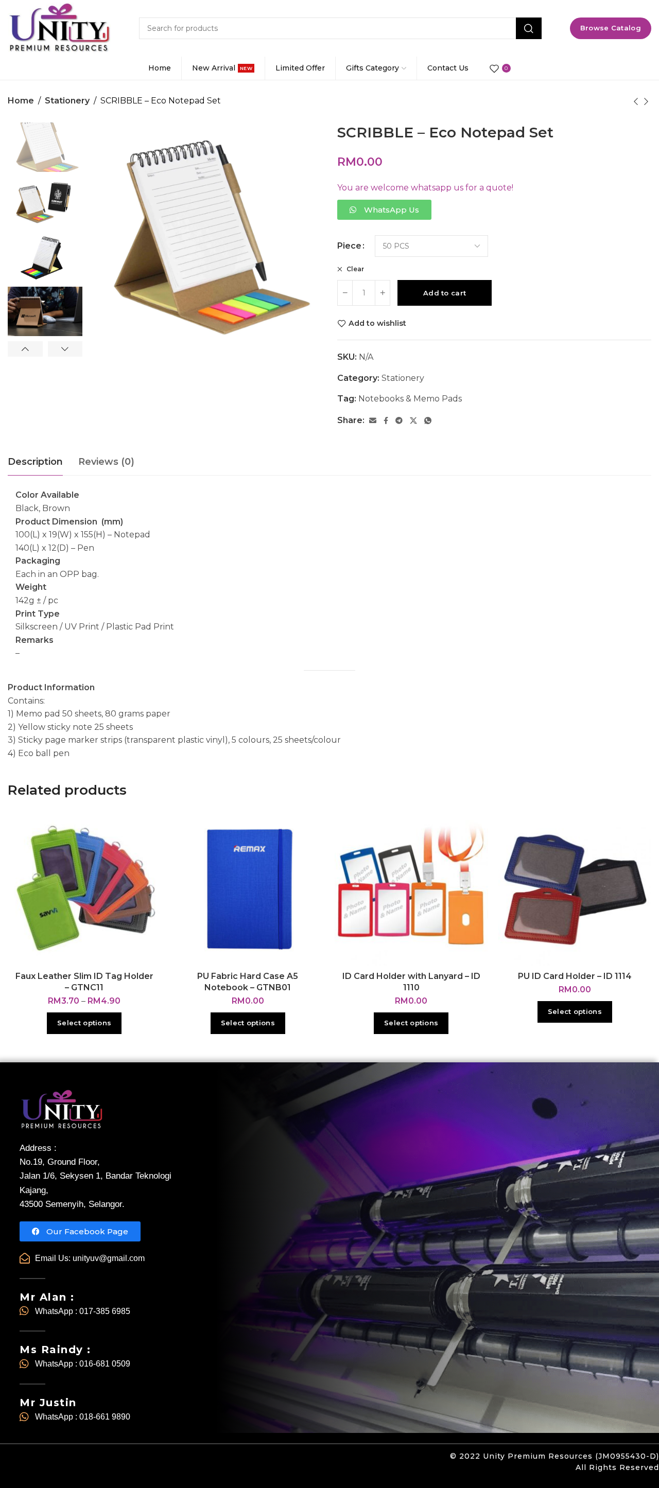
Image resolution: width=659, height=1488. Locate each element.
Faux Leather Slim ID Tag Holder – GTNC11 (84, 981)
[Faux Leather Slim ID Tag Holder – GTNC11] (84, 889)
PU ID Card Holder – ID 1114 (575, 976)
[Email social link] (373, 420)
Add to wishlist (377, 323)
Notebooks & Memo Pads (410, 399)
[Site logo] (59, 28)
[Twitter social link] (413, 420)
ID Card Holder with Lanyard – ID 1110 (411, 981)
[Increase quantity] (382, 293)
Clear (354, 269)
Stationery (67, 101)
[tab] (35, 462)
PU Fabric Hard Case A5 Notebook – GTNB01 (247, 981)
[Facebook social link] (386, 420)
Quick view (142, 855)
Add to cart (444, 293)
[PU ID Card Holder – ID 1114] (575, 889)
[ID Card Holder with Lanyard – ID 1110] (411, 889)
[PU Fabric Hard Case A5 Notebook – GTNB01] (248, 889)
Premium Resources (550, 1456)
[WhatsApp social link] (428, 420)
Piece (349, 246)
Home (21, 101)
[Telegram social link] (399, 420)
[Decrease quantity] (345, 293)
